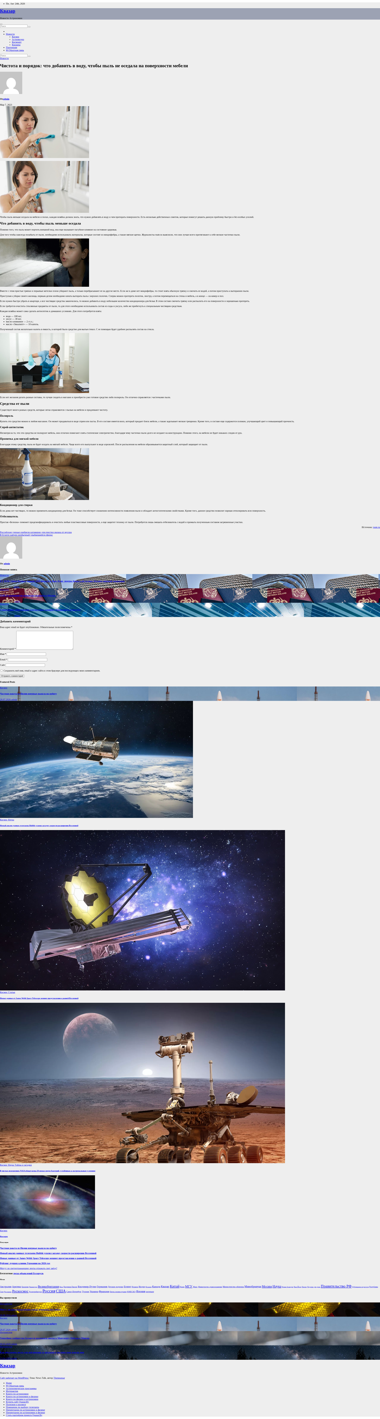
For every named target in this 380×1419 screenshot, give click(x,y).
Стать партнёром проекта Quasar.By (24, 1415)
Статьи (11, 992)
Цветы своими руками (118, 1292)
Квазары (16, 45)
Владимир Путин (87, 1286)
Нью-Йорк (297, 1287)
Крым (182, 1287)
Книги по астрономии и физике (22, 1396)
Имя (3, 654)
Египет (127, 1286)
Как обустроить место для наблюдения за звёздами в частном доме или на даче (42, 1352)
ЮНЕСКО (131, 1292)
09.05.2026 (5, 1344)
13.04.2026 (5, 1358)
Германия (102, 1286)
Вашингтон (33, 1287)
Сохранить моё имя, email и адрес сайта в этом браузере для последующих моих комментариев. (52, 670)
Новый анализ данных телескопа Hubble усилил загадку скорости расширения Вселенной (39, 825)
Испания (148, 1287)
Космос (15, 36)
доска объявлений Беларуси (28, 1273)
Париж (304, 1287)
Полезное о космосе (16, 1404)
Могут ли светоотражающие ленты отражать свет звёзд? (28, 1268)
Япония (140, 1291)
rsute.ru (376, 527)
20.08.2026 (5, 1315)
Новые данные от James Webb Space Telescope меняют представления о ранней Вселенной (39, 998)
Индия (142, 1286)
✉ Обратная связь (15, 50)
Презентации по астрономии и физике (25, 1410)
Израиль (135, 1287)
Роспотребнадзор (35, 1292)
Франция (104, 1291)
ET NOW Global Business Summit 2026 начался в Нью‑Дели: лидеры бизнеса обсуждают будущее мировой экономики (62, 581)
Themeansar (59, 1378)
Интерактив (12, 1391)
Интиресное (6, 1303)
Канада (156, 1286)
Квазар (7, 11)
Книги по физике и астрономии (22, 1399)
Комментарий (8, 649)
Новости (10, 34)
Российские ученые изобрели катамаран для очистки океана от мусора (36, 532)
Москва (267, 1286)
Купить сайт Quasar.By (17, 1402)
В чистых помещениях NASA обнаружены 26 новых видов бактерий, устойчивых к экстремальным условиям (47, 1171)
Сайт (2, 665)
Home (9, 1383)
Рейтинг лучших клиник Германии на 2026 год (25, 1263)
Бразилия (25, 1287)
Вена (61, 1287)
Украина (94, 1291)
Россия (48, 1290)
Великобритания (48, 1286)
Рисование (8, 1292)
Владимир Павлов (70, 1287)
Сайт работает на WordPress (14, 1378)
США (61, 1291)
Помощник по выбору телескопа (22, 1407)
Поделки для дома (313, 1287)
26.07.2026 (5, 699)
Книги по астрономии (17, 1394)
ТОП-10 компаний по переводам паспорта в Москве (28, 595)
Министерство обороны (233, 1287)
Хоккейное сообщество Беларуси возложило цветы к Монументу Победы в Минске (45, 1338)
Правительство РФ (336, 1286)
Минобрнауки (252, 1286)
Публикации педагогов (360, 1287)
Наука (11, 819)
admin (6, 99)
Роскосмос (20, 1291)
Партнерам (11, 47)
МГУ (188, 1286)
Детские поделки (115, 1287)
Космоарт (17, 42)
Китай (174, 1286)
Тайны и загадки (23, 1165)
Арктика (16, 1286)
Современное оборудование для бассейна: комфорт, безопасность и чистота (40, 610)
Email (3, 659)
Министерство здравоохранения (210, 1287)
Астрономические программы (21, 1388)
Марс (195, 1287)
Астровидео (18, 39)
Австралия (5, 1286)
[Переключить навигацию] (1, 24)
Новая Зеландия (287, 1287)
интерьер (150, 1292)
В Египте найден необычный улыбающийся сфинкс (26, 535)
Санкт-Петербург (73, 1292)
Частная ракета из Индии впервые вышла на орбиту (28, 693)
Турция (85, 1291)
